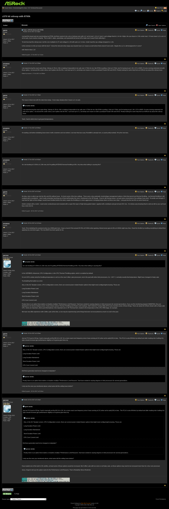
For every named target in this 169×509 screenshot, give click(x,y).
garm (5, 30)
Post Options (140, 30)
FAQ (138, 11)
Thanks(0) (150, 30)
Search (144, 11)
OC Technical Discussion (35, 8)
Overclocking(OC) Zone (20, 8)
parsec (6, 255)
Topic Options (162, 25)
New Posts (160, 8)
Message (25, 25)
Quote (158, 30)
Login (165, 11)
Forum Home (8, 8)
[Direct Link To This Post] (22, 30)
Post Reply (6, 21)
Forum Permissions (161, 499)
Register (158, 11)
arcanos (6, 64)
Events (151, 11)
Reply (164, 30)
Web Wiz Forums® (86, 503)
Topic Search (151, 25)
